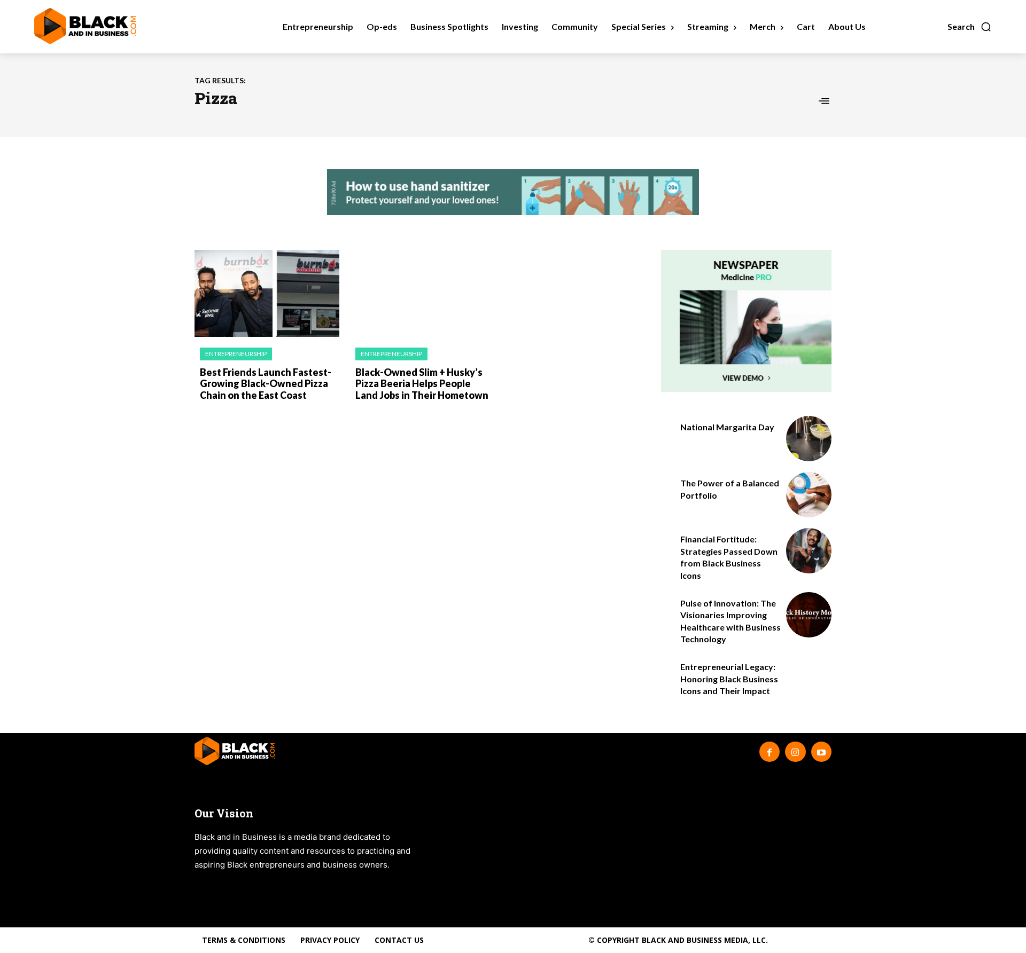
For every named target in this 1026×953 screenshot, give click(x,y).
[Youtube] (821, 752)
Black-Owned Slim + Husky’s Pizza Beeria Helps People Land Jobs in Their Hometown (421, 383)
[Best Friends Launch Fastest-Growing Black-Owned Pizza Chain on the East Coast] (267, 293)
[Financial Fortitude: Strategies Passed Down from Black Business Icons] (808, 550)
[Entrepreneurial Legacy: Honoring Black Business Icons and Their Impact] (808, 678)
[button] (969, 26)
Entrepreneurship (236, 354)
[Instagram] (795, 752)
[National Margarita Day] (808, 438)
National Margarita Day (727, 427)
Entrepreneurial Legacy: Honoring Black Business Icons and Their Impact (729, 678)
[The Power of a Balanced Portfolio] (808, 494)
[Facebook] (769, 752)
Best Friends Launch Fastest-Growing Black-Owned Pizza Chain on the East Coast (265, 383)
